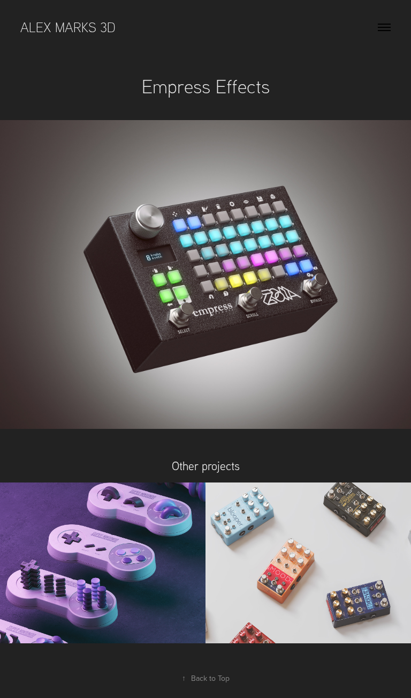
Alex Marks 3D (69, 27)
